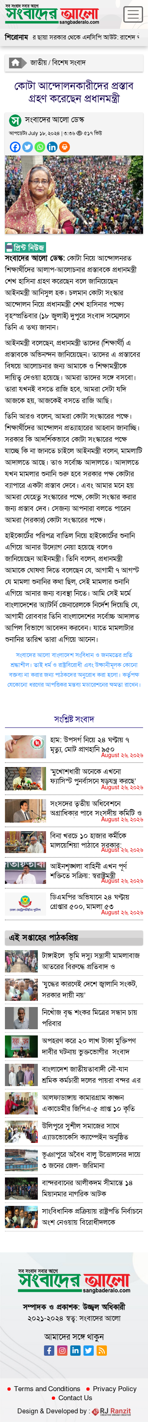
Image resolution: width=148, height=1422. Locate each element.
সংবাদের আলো (99, 1318)
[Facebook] (15, 147)
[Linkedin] (52, 147)
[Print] (64, 147)
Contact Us (75, 1398)
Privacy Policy (115, 1389)
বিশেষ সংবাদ (69, 63)
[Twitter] (27, 147)
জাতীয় (38, 63)
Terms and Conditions (47, 1389)
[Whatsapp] (40, 147)
